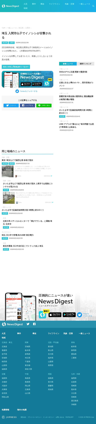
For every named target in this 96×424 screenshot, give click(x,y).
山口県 (27, 393)
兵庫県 (4, 389)
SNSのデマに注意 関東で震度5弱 (73, 72)
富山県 (50, 350)
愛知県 (73, 354)
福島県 (4, 369)
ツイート (13, 105)
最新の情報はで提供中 (16, 67)
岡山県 (27, 386)
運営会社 (23, 417)
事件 (34, 4)
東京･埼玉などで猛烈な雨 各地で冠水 (17, 160)
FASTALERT (69, 417)
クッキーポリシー (48, 417)
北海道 (4, 346)
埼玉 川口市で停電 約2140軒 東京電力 (18, 235)
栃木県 (27, 350)
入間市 (27, 28)
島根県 (27, 382)
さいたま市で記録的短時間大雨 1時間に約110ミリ (23, 210)
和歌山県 (5, 397)
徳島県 (50, 378)
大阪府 (4, 386)
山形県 (4, 365)
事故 (42, 4)
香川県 (50, 382)
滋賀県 (4, 378)
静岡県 (73, 350)
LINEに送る (46, 105)
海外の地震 (22, 410)
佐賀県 (73, 382)
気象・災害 (69, 4)
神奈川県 (28, 369)
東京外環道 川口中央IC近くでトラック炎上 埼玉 (23, 246)
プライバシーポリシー (35, 417)
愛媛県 (50, 386)
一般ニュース (84, 4)
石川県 (50, 354)
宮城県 (4, 358)
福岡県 (73, 378)
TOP (3, 28)
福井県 (50, 358)
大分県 (73, 393)
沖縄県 (73, 404)
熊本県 (73, 389)
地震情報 (5, 410)
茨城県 (27, 346)
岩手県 (4, 354)
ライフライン (54, 4)
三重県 (73, 358)
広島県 (27, 389)
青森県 (4, 350)
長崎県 (73, 386)
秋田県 (4, 362)
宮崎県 (73, 397)
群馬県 (27, 354)
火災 (25, 4)
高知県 (50, 389)
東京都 (11, 163)
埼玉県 (20, 28)
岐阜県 (73, 346)
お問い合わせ (60, 417)
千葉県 (27, 362)
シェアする (29, 105)
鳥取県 (27, 378)
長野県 (50, 365)
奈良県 (4, 393)
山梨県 (50, 362)
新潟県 (50, 346)
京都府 (4, 382)
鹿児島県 (74, 401)
